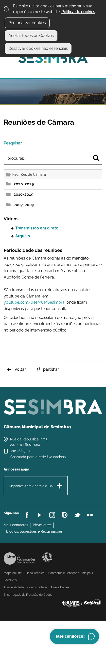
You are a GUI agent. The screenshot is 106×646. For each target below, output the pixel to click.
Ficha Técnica (35, 573)
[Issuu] (64, 515)
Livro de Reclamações (19, 558)
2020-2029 (24, 184)
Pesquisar (13, 143)
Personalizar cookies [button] (27, 22)
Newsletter (42, 525)
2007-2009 (24, 204)
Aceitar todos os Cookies (31, 35)
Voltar (20, 369)
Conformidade (37, 587)
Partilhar (51, 369)
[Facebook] (27, 515)
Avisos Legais (60, 587)
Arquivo (22, 236)
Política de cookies (78, 11)
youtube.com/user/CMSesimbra (34, 302)
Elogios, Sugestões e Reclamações (34, 531)
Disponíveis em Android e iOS (31, 486)
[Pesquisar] (96, 158)
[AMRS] (81, 603)
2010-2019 (23, 194)
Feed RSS (10, 580)
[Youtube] (39, 515)
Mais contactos (16, 525)
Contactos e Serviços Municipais (70, 573)
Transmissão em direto (36, 228)
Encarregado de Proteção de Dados (28, 594)
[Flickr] (90, 515)
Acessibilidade (47, 557)
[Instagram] (52, 515)
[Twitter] (77, 515)
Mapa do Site (13, 573)
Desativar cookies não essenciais (38, 48)
